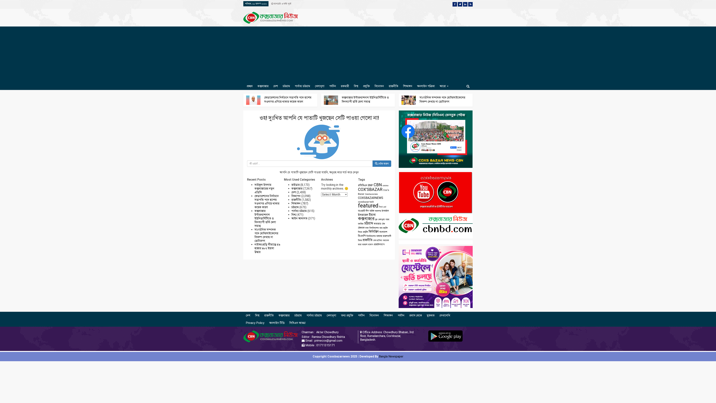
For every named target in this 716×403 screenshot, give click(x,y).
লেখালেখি (444, 315)
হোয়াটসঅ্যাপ (379, 244)
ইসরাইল (385, 211)
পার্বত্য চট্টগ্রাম (302, 86)
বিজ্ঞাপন (296, 196)
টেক (383, 224)
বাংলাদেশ (383, 232)
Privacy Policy (255, 323)
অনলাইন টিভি (277, 323)
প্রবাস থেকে (415, 315)
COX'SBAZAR (370, 189)
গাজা (387, 219)
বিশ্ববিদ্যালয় (371, 236)
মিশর (360, 240)
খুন (376, 219)
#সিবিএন (362, 185)
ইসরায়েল (363, 215)
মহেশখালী (387, 236)
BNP (370, 185)
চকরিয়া (361, 224)
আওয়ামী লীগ (363, 211)
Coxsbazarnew (371, 194)
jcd (385, 207)
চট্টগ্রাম (286, 86)
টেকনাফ (361, 228)
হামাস (370, 244)
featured (368, 205)
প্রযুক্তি (366, 86)
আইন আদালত (299, 218)
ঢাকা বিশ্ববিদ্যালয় (372, 228)
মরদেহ (379, 236)
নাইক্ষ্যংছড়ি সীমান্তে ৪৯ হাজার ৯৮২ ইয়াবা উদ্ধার (267, 248)
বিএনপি (362, 236)
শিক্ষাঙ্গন (407, 86)
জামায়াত (377, 223)
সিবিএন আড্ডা (297, 323)
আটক (372, 211)
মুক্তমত (431, 315)
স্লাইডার (295, 185)
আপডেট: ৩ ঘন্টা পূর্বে (282, 3)
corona (385, 185)
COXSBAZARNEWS (370, 198)
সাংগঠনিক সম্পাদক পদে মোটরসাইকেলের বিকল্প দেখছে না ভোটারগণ (266, 235)
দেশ (275, 86)
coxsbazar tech (366, 202)
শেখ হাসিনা (377, 240)
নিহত (360, 232)
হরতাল (365, 244)
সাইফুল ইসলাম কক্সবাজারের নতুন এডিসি (264, 188)
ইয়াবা (372, 215)
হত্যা (360, 244)
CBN (378, 184)
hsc (381, 206)
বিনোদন (379, 86)
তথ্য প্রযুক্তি (383, 228)
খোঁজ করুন (383, 163)
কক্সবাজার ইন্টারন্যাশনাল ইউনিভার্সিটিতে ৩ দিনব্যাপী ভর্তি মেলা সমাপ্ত (265, 218)
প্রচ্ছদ (250, 86)
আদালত (378, 211)
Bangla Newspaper (391, 356)
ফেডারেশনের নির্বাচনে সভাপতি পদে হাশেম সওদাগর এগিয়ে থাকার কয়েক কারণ (267, 201)
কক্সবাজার (262, 86)
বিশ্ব (356, 86)
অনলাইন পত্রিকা (426, 86)
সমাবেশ (386, 240)
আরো (443, 86)
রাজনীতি (393, 86)
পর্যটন (332, 86)
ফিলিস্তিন (374, 231)
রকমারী (345, 86)
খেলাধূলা (319, 86)
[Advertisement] (358, 54)
